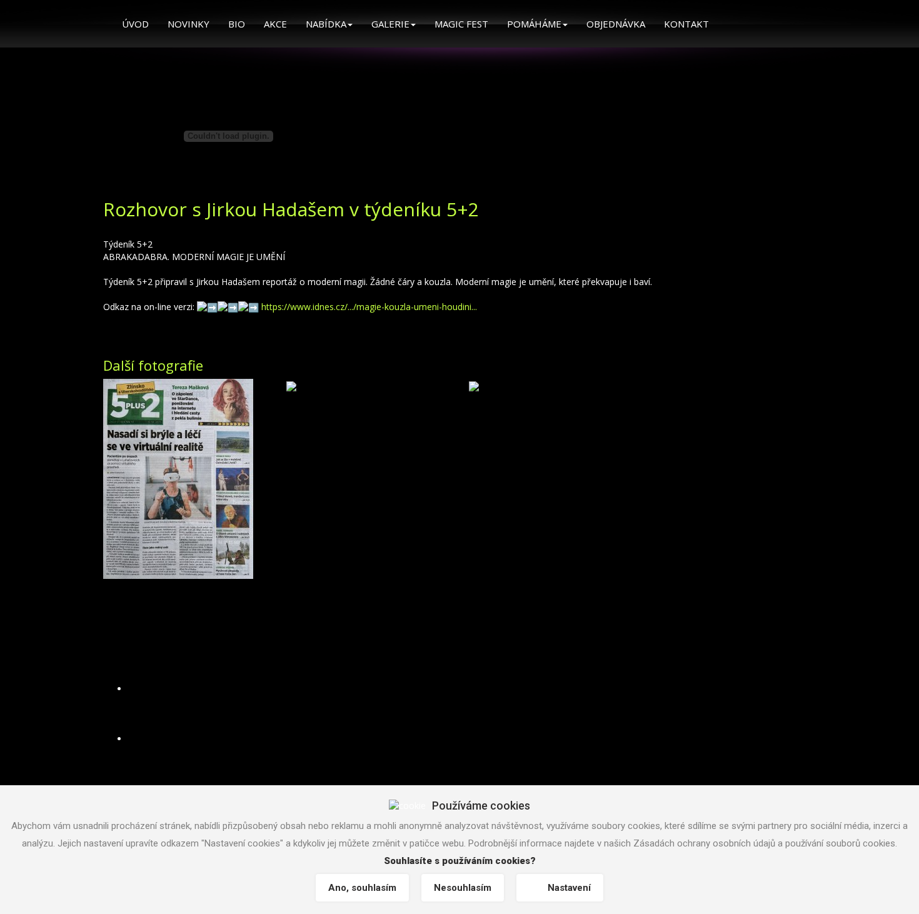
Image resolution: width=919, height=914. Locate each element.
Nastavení (569, 887)
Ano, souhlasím (362, 887)
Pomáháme (534, 24)
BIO (236, 24)
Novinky (188, 24)
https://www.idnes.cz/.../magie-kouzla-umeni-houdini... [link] (369, 307)
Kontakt (686, 24)
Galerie (390, 24)
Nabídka (326, 24)
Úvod (135, 24)
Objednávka (615, 24)
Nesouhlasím (462, 887)
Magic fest (461, 24)
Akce (275, 24)
